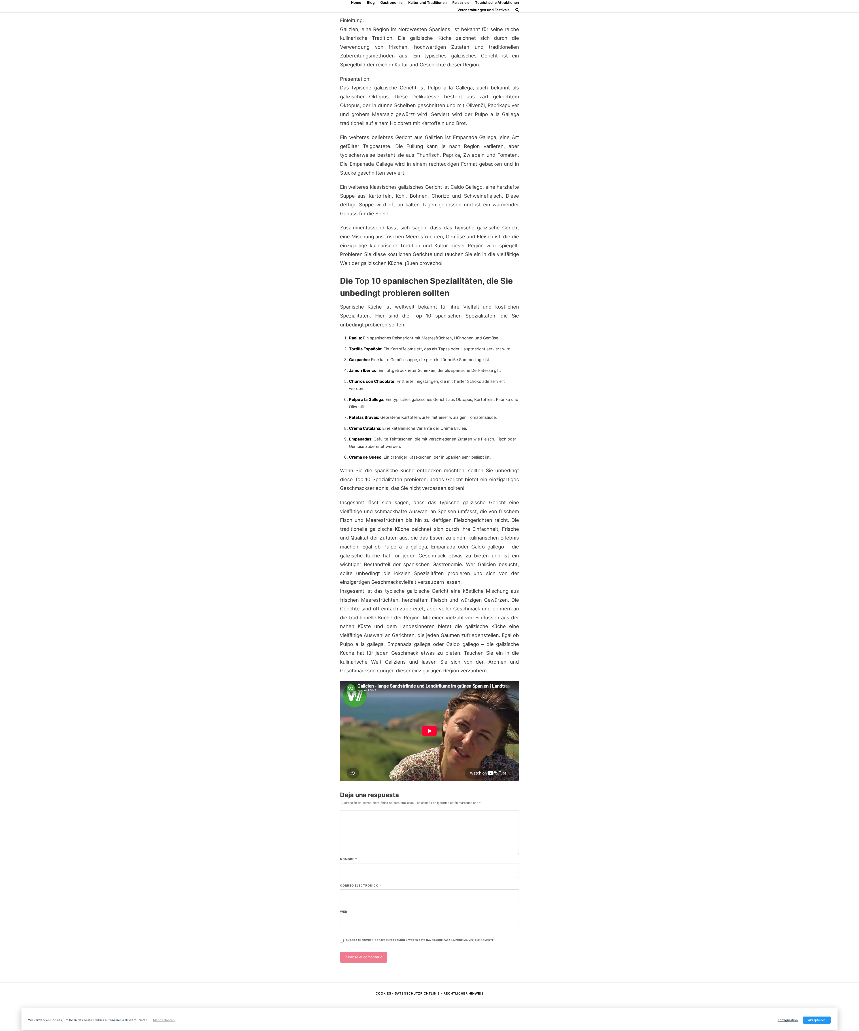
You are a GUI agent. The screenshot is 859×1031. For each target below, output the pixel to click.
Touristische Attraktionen (497, 2)
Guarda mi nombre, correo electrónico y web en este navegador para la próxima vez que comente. (420, 940)
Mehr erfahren (164, 1020)
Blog (371, 2)
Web (343, 911)
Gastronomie (391, 2)
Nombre (348, 859)
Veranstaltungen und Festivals (483, 10)
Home (356, 2)
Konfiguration (788, 1020)
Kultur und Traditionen (427, 2)
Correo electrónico (360, 885)
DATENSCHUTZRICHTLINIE (417, 993)
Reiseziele (460, 2)
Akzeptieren (817, 1020)
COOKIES (384, 993)
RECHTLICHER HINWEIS (464, 993)
